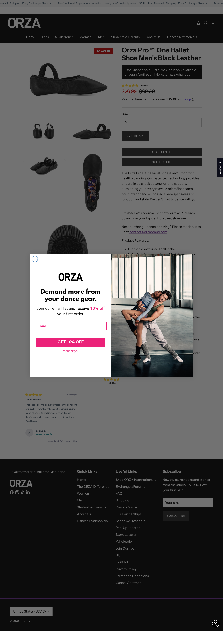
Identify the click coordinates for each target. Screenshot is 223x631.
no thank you (70, 351)
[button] (216, 624)
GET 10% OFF (71, 342)
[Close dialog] (35, 259)
